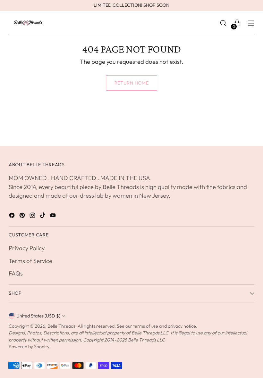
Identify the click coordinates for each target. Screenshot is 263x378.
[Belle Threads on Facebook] (12, 216)
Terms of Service (30, 261)
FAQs (16, 273)
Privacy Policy (27, 248)
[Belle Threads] (28, 23)
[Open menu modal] (251, 23)
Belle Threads (61, 326)
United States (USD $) (38, 316)
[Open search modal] (223, 23)
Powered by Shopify (29, 346)
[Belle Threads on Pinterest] (23, 216)
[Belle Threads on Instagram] (33, 216)
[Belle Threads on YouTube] (53, 216)
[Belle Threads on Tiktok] (43, 216)
